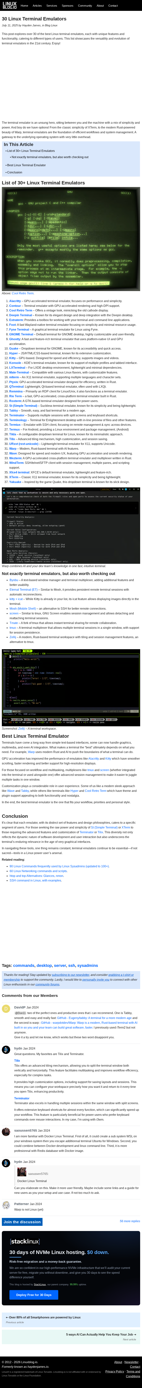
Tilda (12, 434)
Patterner (21, 1204)
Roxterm (15, 401)
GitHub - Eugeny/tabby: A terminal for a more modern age (94, 1018)
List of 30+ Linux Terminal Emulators (31, 150)
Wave (11, 790)
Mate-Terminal (19, 372)
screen (14, 613)
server (60, 965)
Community (85, 5)
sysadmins (87, 965)
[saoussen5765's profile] (7, 1132)
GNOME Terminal (21, 334)
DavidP (20, 1007)
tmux (13, 627)
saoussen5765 (25, 1130)
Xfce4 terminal (19, 472)
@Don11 (20, 1013)
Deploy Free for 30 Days (33, 1295)
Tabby (13, 410)
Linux (54, 25)
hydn (18, 1048)
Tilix (12, 439)
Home (24, 5)
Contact (113, 5)
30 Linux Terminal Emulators (34, 18)
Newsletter (131, 1362)
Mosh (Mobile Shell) (23, 608)
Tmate (14, 623)
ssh (71, 965)
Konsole (15, 362)
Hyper (13, 353)
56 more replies (130, 1221)
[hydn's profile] (7, 1050)
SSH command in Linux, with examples (35, 880)
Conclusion (14, 172)
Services (51, 5)
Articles (37, 5)
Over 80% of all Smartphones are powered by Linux (43, 1320)
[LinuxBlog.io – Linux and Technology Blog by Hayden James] (11, 5)
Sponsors (67, 5)
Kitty (12, 358)
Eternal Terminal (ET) (24, 589)
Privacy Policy (114, 1371)
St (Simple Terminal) (23, 405)
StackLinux (40, 1284)
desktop (44, 965)
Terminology (18, 420)
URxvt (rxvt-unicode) (23, 443)
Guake (13, 348)
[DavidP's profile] (7, 1009)
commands (23, 965)
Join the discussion (22, 1222)
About (100, 5)
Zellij (13, 637)
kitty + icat (16, 599)
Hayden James (31, 25)
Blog (47, 25)
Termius (15, 424)
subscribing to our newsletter (70, 974)
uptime (78, 1284)
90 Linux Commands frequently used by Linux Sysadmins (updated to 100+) (59, 866)
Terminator (16, 415)
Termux (14, 429)
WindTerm (16, 462)
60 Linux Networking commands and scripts (38, 871)
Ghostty (14, 339)
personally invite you (95, 979)
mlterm (14, 377)
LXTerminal (17, 367)
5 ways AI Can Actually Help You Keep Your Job (101, 1337)
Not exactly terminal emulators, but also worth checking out (50, 157)
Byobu (14, 580)
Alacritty (15, 301)
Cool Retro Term (20, 310)
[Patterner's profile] (7, 1205)
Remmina (16, 391)
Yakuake (15, 482)
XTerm (13, 477)
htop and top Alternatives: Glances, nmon (36, 875)
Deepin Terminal (20, 315)
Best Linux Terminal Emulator (26, 165)
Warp (12, 448)
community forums (47, 984)
